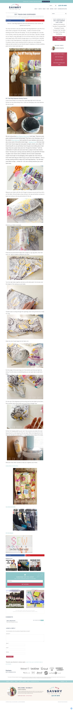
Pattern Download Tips (59, 63)
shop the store (46, 1)
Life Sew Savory (15, 7)
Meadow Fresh (32, 142)
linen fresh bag (15, 140)
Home (6, 12)
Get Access (25, 584)
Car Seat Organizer (10, 506)
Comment (8, 633)
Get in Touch (59, 56)
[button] (43, 50)
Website (7, 652)
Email (7, 647)
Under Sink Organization (12, 465)
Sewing (9, 12)
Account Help (59, 59)
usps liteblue (10, 620)
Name (7, 643)
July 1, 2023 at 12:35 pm (36, 620)
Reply (42, 620)
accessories (19, 611)
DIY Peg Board (9, 533)
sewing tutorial (34, 611)
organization (29, 611)
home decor (24, 611)
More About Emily (59, 54)
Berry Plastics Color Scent (22, 136)
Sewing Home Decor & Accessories (29, 610)
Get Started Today (59, 38)
